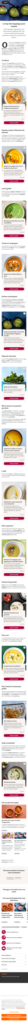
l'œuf (19, 474)
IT (7, 969)
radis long (23, 419)
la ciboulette (20, 299)
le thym (23, 302)
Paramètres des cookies (14, 1012)
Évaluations (10, 878)
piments (18, 135)
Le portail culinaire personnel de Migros (11, 926)
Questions (18, 878)
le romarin (17, 302)
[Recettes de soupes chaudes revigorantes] (14, 818)
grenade (4, 586)
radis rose (17, 419)
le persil (14, 299)
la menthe (13, 305)
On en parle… (24, 926)
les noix (9, 530)
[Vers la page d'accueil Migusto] (5, 1)
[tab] (14, 955)
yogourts (23, 246)
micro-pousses (5, 414)
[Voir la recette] (13, 106)
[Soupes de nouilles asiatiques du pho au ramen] (8, 843)
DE (2, 969)
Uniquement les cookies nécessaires (14, 1015)
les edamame (16, 696)
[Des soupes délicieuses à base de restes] (20, 843)
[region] (14, 1008)
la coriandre (10, 307)
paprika (5, 135)
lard (6, 193)
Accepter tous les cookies (14, 1019)
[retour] (2, 6)
